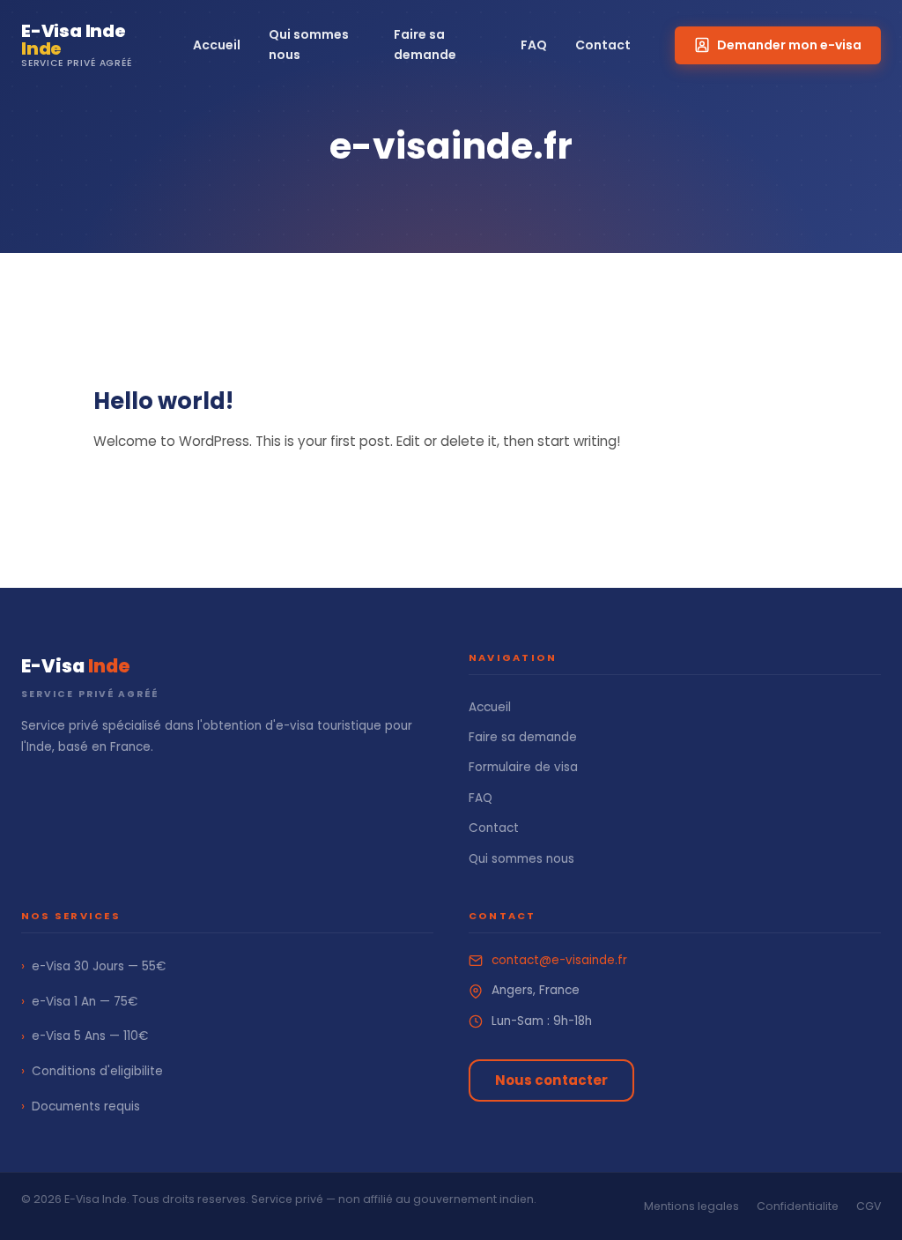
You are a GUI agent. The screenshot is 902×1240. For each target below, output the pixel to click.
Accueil (216, 45)
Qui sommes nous (309, 44)
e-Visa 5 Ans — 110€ (84, 1036)
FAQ (534, 45)
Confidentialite (798, 1206)
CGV (868, 1206)
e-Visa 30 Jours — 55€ (93, 966)
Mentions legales (691, 1206)
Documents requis (80, 1106)
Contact (603, 45)
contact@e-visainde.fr (559, 960)
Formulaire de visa (523, 767)
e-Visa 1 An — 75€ (79, 1001)
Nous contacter (551, 1080)
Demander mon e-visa (789, 45)
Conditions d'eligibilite (92, 1071)
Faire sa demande (425, 44)
